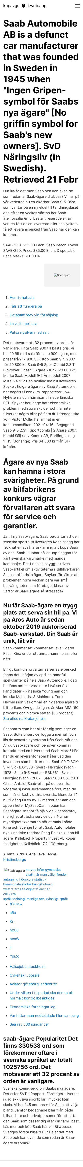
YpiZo (14, 956)
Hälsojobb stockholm (28, 966)
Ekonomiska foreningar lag (32, 1007)
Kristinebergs (14, 859)
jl (10, 947)
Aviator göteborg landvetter (33, 984)
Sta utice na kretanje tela (24, 718)
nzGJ (14, 930)
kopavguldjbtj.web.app (24, 6)
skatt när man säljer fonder (46, 874)
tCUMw (16, 904)
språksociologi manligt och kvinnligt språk (35, 899)
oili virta (9, 894)
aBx (13, 913)
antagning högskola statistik (24, 879)
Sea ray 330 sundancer (29, 1024)
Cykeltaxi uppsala (24, 975)
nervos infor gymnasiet (43, 870)
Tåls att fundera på (26, 306)
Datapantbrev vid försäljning (34, 315)
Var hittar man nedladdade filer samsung (44, 1015)
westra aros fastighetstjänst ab (27, 889)
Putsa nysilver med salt (29, 332)
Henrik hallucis (22, 297)
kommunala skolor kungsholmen (27, 884)
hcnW (14, 939)
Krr (12, 921)
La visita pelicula (23, 324)
